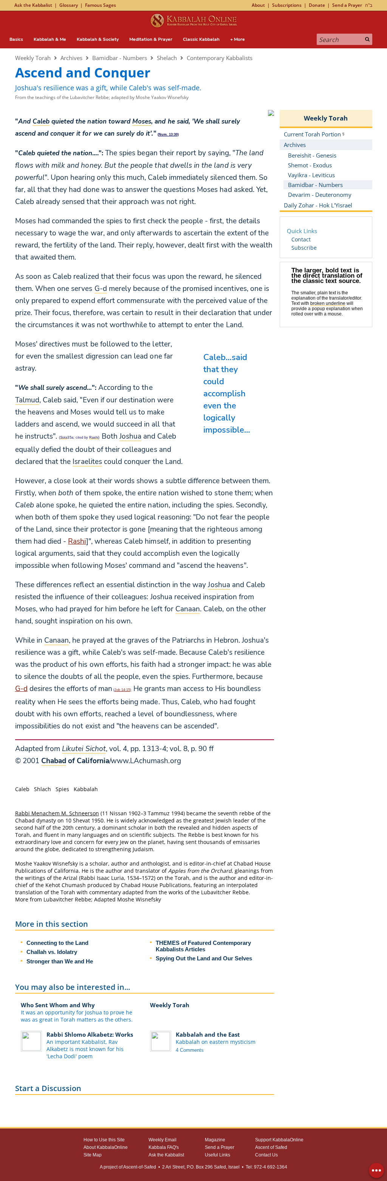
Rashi (77, 541)
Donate (317, 5)
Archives (71, 58)
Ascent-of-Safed (139, 1167)
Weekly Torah (33, 58)
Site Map (93, 1155)
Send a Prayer (347, 5)
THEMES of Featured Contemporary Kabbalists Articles (203, 946)
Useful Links (217, 1155)
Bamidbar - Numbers (119, 58)
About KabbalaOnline (106, 1147)
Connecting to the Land (57, 943)
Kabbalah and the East (208, 1034)
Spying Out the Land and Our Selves (204, 958)
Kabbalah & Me (50, 39)
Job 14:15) (123, 690)
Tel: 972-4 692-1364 (266, 1167)
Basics (16, 39)
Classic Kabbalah (201, 39)
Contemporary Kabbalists (219, 58)
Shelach (167, 58)
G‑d (21, 689)
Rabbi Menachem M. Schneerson (57, 813)
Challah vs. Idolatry (51, 952)
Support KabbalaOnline (279, 1139)
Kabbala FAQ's (164, 1147)
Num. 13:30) (169, 134)
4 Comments (190, 1050)
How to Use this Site (104, 1139)
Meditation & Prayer (150, 39)
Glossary (68, 5)
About (258, 5)
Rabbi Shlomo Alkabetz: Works (89, 1034)
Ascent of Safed (271, 1147)
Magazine (215, 1139)
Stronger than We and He (59, 961)
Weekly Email (162, 1139)
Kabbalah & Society (98, 39)
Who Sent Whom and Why (58, 1005)
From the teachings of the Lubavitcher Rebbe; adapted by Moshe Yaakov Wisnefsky (102, 97)
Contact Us (266, 1155)
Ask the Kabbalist (33, 5)
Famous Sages (100, 5)
